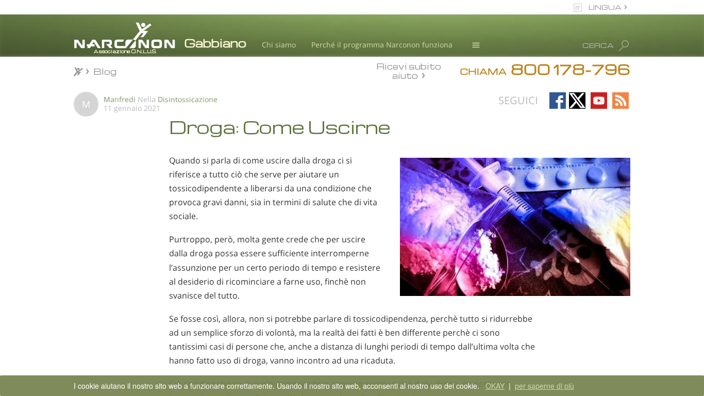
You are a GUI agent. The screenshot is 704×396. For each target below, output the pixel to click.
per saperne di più (544, 386)
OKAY (495, 386)
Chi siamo (279, 45)
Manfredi (120, 99)
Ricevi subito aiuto (408, 70)
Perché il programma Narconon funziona (381, 45)
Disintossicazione (187, 99)
